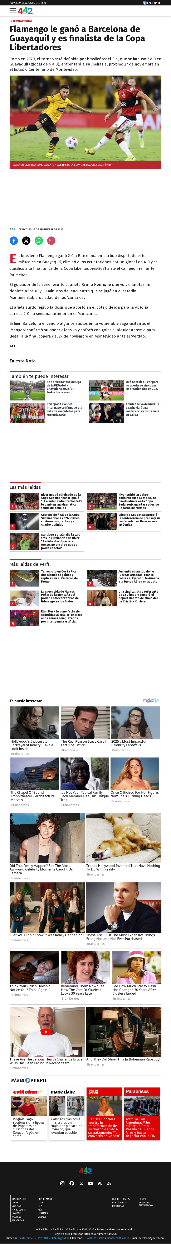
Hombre (16, 1213)
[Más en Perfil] (35, 1080)
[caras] (104, 1092)
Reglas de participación (146, 1204)
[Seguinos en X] (81, 1183)
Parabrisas (18, 1220)
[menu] (13, 11)
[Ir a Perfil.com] (152, 4)
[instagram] (62, 1183)
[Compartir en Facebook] (14, 240)
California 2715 (28, 1238)
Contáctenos (119, 1203)
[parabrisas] (142, 1092)
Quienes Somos (121, 1199)
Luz (40, 1206)
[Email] (51, 240)
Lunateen (43, 1213)
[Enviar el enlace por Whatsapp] (39, 240)
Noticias (16, 1206)
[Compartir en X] (26, 240)
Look (40, 1203)
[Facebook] (71, 1184)
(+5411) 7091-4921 (94, 1238)
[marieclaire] (66, 1092)
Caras (15, 1203)
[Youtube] (90, 1184)
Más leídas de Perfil (30, 564)
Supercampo (45, 1199)
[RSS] (100, 1184)
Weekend (16, 1217)
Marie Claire (19, 1210)
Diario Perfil (19, 1199)
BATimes (42, 1217)
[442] (85, 1170)
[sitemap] (109, 1184)
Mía (40, 1210)
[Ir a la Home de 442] (25, 13)
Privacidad (118, 1206)
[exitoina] (29, 1092)
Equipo (143, 1199)
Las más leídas (25, 487)
